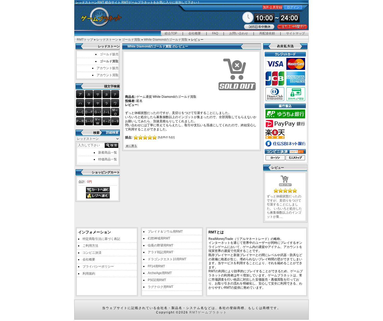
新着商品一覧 (107, 152)
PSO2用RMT (157, 280)
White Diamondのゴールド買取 (166, 39)
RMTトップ (85, 39)
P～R (80, 121)
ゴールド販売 (109, 54)
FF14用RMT (156, 266)
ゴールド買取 (131, 39)
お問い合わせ (238, 33)
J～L (106, 112)
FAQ (215, 33)
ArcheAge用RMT (160, 273)
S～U (89, 121)
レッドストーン (107, 39)
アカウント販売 (108, 68)
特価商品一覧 (107, 159)
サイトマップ (295, 33)
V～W (97, 121)
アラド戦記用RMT (160, 252)
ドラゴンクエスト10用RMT (167, 259)
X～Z (106, 121)
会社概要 (194, 33)
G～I (98, 112)
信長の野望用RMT (160, 245)
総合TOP (171, 33)
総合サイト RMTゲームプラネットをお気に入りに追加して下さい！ (152, 2)
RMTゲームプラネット (208, 312)
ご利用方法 (90, 245)
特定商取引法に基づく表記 (101, 239)
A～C (80, 112)
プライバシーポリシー (98, 266)
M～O (115, 112)
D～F (88, 112)
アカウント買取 (108, 75)
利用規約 (89, 273)
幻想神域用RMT (159, 238)
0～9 (115, 121)
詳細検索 (112, 132)
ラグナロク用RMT (160, 287)
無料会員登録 (272, 7)
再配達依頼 (267, 33)
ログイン (293, 7)
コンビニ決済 (92, 253)
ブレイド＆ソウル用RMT (165, 231)
